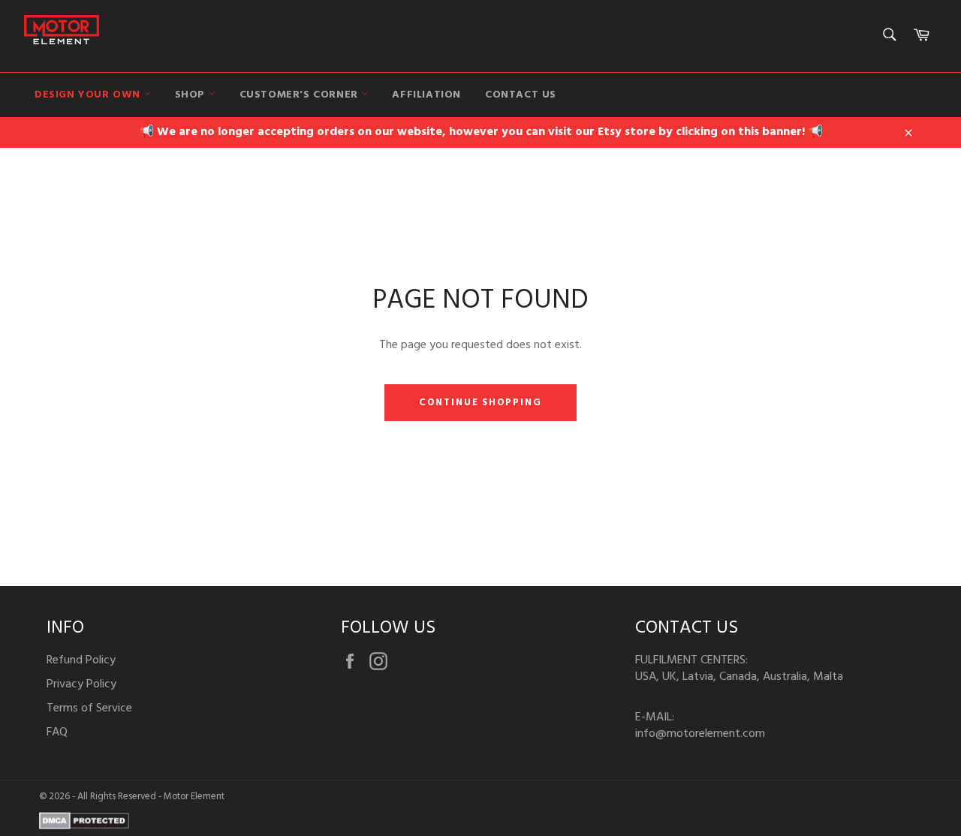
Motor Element (194, 796)
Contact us (520, 95)
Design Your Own (89, 95)
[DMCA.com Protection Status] (84, 826)
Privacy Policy (81, 684)
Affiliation (426, 95)
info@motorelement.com (700, 734)
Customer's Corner (300, 95)
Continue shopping (480, 402)
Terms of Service (89, 708)
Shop (192, 95)
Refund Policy (81, 660)
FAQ (57, 732)
